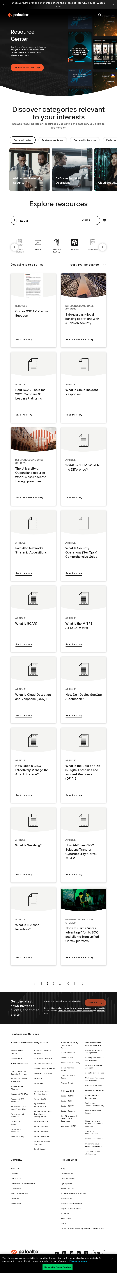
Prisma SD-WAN (41, 1136)
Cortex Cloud (67, 1058)
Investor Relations (19, 1193)
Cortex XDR (66, 1101)
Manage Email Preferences (73, 1193)
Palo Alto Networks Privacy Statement (75, 1011)
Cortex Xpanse (68, 1111)
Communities (67, 1173)
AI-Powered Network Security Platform (29, 1043)
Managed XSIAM (68, 1126)
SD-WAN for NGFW (43, 1073)
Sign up (93, 1002)
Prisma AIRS (16, 1058)
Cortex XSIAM (67, 1096)
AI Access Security (19, 1063)
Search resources (24, 67)
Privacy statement (78, 1261)
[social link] (57, 1253)
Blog (63, 1168)
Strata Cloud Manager (44, 1068)
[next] (102, 247)
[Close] (112, 1258)
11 (75, 983)
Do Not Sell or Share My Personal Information (82, 1228)
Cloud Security (67, 1053)
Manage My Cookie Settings (57, 1267)
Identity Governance (94, 1073)
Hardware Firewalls (43, 1058)
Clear (86, 220)
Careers (14, 1173)
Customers (16, 1189)
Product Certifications (71, 1203)
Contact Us (16, 1179)
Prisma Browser (41, 1131)
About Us (15, 1168)
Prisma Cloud (67, 1083)
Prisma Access (41, 1126)
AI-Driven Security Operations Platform (69, 1045)
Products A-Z (67, 1198)
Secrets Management (95, 1090)
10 (67, 983)
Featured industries (85, 140)
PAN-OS (38, 1078)
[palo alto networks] (18, 15)
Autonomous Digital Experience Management (43, 1114)
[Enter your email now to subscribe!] (62, 1003)
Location (15, 1198)
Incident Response (94, 1139)
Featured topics (23, 140)
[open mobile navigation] (107, 15)
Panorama (39, 1083)
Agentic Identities (93, 1085)
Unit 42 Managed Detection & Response (69, 1118)
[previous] (14, 247)
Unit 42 (64, 1223)
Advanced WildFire (19, 1094)
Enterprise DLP (41, 1121)
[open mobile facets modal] (104, 220)
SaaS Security (17, 1137)
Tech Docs (66, 1218)
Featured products (52, 140)
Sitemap (65, 1214)
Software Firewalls (43, 1063)
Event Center (67, 1189)
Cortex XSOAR (67, 1106)
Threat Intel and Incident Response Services (94, 1123)
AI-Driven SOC (67, 1091)
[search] (100, 15)
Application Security (70, 1063)
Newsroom (16, 1203)
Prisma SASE (40, 1099)
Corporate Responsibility (23, 1184)
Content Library (68, 1179)
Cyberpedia (66, 1184)
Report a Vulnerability (71, 1209)
